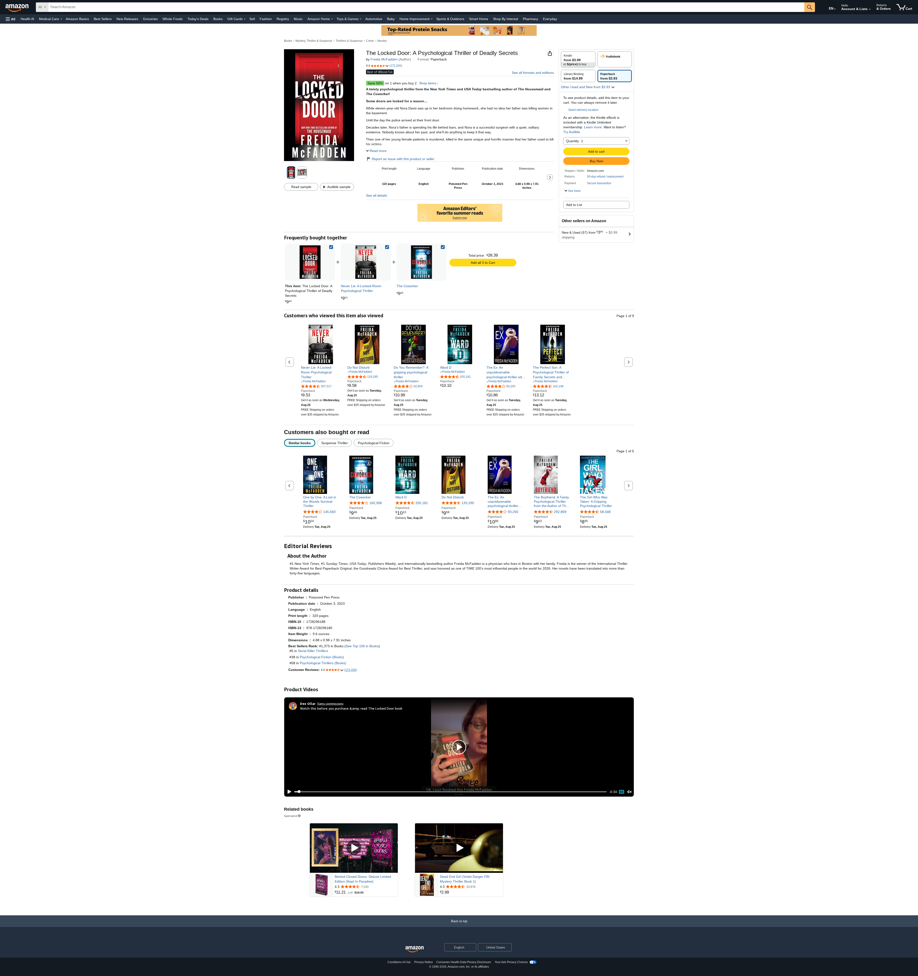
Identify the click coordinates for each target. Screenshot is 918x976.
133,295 (468, 503)
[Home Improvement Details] (432, 19)
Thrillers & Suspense (349, 41)
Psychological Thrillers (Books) (323, 663)
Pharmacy (530, 19)
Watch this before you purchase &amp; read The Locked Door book (351, 708)
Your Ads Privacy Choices (511, 962)
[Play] (288, 792)
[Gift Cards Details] (245, 19)
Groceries (150, 19)
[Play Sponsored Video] (354, 848)
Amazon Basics (77, 19)
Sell (252, 19)
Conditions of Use (399, 962)
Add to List (574, 205)
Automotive (373, 19)
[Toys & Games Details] (361, 19)
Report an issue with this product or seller (403, 159)
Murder (382, 41)
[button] (10, 19)
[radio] (578, 59)
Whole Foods (173, 19)
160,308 (375, 503)
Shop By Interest (505, 19)
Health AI (27, 19)
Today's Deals (197, 19)
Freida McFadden (384, 59)
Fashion (266, 19)
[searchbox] (426, 7)
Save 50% (375, 83)
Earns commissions (330, 703)
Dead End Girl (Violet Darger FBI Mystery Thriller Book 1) (464, 879)
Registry (283, 19)
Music (298, 19)
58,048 (605, 512)
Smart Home (478, 19)
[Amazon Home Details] (332, 19)
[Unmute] (629, 791)
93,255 (513, 512)
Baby (391, 19)
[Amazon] (17, 7)
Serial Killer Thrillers (313, 651)
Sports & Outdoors (450, 19)
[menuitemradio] (621, 792)
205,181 (421, 503)
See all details (376, 195)
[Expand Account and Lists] (870, 9)
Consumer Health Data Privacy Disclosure (463, 962)
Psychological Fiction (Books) (322, 657)
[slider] (450, 791)
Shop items (427, 83)
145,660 (329, 512)
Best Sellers (103, 19)
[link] (365, 262)
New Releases (127, 19)
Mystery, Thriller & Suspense (313, 41)
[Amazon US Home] (414, 949)
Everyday (550, 19)
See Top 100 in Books (362, 646)
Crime (370, 41)
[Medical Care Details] (61, 19)
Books (218, 19)
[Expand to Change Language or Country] (835, 9)
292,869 (560, 512)
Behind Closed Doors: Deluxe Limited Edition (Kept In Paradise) (363, 879)
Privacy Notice (423, 962)
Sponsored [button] (290, 815)
